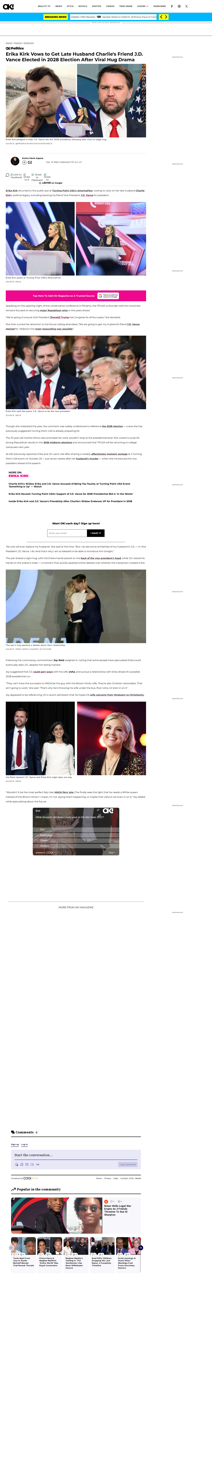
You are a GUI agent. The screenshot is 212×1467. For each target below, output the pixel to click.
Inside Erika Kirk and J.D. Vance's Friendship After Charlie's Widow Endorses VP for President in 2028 (70, 501)
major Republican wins (54, 310)
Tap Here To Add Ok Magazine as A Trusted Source (63, 295)
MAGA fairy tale (64, 792)
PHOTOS (96, 6)
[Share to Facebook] (16, 175)
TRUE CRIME (125, 6)
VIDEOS (110, 6)
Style (70, 6)
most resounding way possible (54, 329)
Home (9, 43)
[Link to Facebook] (172, 6)
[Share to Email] (47, 175)
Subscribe (159, 6)
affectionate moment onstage (109, 454)
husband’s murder (87, 458)
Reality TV (44, 6)
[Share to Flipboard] (37, 175)
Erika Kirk (29, 43)
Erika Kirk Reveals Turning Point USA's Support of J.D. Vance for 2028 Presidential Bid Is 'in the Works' (71, 494)
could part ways (43, 671)
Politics (18, 43)
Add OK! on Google (52, 183)
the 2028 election (112, 426)
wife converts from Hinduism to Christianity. (117, 695)
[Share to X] (27, 175)
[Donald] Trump (59, 317)
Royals (82, 6)
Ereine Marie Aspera (32, 158)
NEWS (58, 6)
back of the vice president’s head (101, 558)
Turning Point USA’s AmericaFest (72, 190)
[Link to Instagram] (179, 6)
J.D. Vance (87, 195)
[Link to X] (186, 6)
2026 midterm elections (58, 442)
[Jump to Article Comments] (7, 175)
